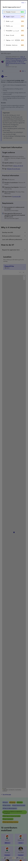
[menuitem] (14, 12)
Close (22, 2)
